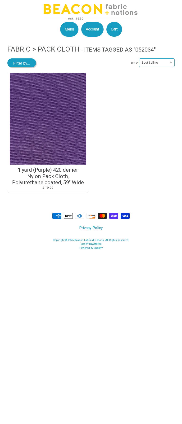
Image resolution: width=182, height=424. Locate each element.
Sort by (134, 62)
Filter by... (21, 63)
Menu (69, 29)
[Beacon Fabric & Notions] (91, 16)
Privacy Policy (91, 228)
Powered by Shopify (91, 247)
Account (92, 29)
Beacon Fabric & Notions (89, 240)
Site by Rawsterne (91, 243)
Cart (114, 29)
